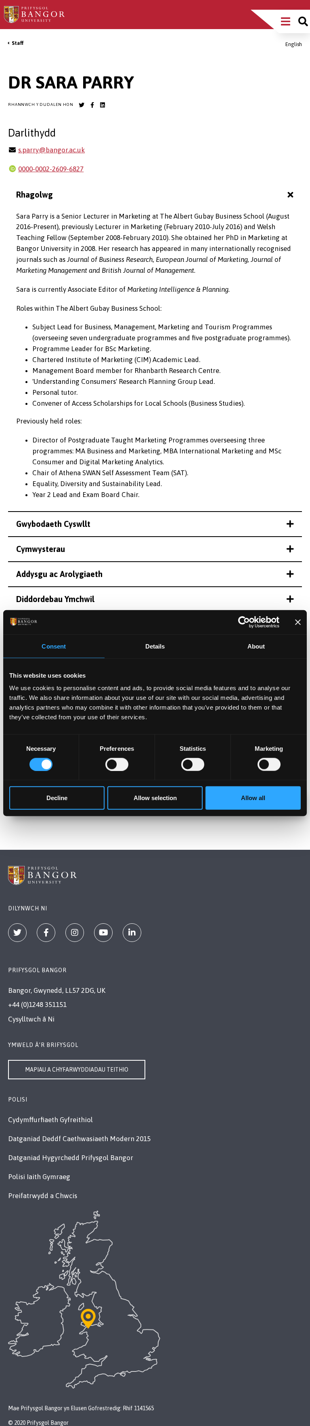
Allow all (253, 797)
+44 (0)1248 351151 (37, 1005)
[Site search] (303, 21)
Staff (18, 43)
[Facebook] (46, 932)
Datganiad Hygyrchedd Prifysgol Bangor (70, 1158)
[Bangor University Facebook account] (92, 105)
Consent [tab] (54, 645)
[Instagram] (74, 932)
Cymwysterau (40, 549)
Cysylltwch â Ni (31, 1019)
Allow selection (155, 797)
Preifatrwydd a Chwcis (42, 1196)
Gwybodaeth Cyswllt (53, 524)
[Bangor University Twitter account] (81, 105)
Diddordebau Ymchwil (55, 599)
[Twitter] (17, 932)
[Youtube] (103, 932)
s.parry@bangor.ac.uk (51, 150)
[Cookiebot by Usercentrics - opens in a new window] (244, 622)
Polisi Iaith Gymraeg (39, 1177)
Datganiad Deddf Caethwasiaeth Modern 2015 (79, 1139)
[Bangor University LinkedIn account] (102, 105)
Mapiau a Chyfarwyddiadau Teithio (76, 1069)
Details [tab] (155, 645)
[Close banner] (298, 622)
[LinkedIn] (132, 932)
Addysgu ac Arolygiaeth (59, 574)
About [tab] (256, 645)
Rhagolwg (34, 194)
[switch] (116, 764)
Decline (56, 797)
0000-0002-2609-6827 (51, 169)
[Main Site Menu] (285, 21)
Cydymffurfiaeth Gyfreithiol (50, 1120)
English (293, 44)
